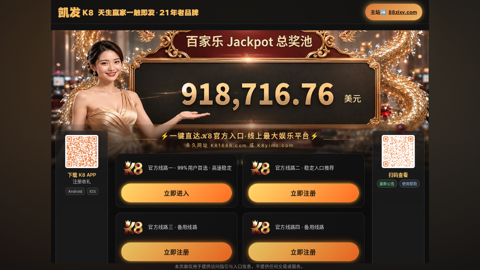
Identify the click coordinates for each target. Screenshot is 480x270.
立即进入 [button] (176, 193)
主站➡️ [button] (393, 12)
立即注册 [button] (303, 193)
